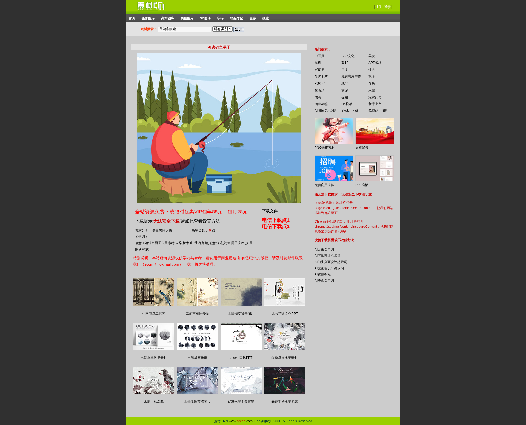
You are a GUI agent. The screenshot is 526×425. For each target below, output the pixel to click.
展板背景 (361, 148)
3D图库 (205, 18)
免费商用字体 (351, 76)
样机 (318, 63)
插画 (371, 69)
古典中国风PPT (241, 358)
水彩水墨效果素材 (154, 358)
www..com (241, 421)
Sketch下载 (349, 110)
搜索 (265, 18)
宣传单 (319, 69)
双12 (344, 63)
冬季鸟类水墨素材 (284, 358)
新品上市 (375, 104)
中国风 (319, 56)
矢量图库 (187, 18)
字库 (220, 18)
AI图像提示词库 (326, 110)
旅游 (344, 90)
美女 (371, 56)
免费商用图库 (378, 110)
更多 (253, 18)
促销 (344, 97)
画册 (344, 69)
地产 (344, 83)
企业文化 (348, 56)
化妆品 (319, 90)
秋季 (371, 76)
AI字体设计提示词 (328, 256)
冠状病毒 (375, 97)
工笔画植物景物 (197, 314)
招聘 (318, 97)
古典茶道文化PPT (285, 314)
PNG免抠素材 (325, 148)
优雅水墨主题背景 (241, 402)
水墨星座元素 (197, 358)
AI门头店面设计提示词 (331, 262)
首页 (132, 18)
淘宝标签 (321, 104)
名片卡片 (321, 76)
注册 (378, 7)
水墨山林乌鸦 (154, 402)
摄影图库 (148, 18)
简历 (371, 83)
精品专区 (236, 18)
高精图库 (167, 18)
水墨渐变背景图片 (241, 314)
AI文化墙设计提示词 (329, 268)
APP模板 (375, 63)
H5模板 (346, 104)
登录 (387, 7)
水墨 (371, 90)
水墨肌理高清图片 (197, 402)
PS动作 (320, 83)
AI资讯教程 (323, 274)
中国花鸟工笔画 (153, 314)
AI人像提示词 (324, 250)
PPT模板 (361, 185)
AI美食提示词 (324, 281)
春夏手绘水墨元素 (284, 402)
